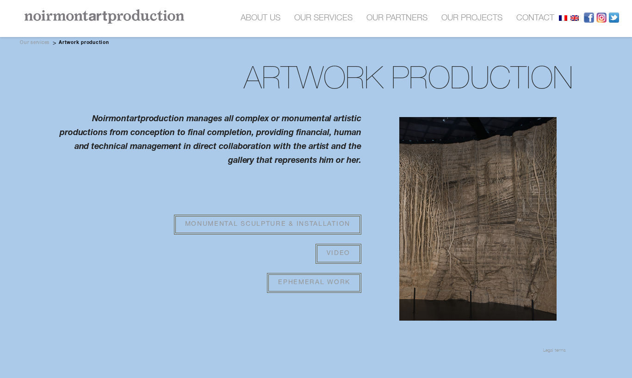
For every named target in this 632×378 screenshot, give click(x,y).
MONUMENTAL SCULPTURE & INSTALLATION (268, 224)
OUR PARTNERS (397, 18)
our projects (471, 18)
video (339, 253)
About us (260, 18)
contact (535, 18)
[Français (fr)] (563, 18)
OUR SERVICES (323, 18)
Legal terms (554, 350)
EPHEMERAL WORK (314, 282)
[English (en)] (574, 18)
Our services (35, 43)
